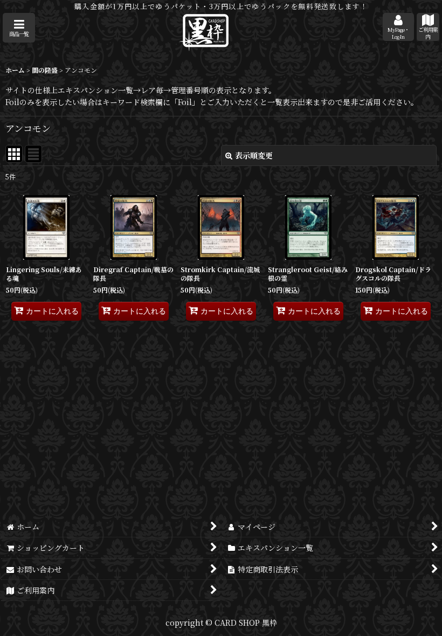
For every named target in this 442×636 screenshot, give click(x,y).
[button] (19, 28)
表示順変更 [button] (254, 155)
